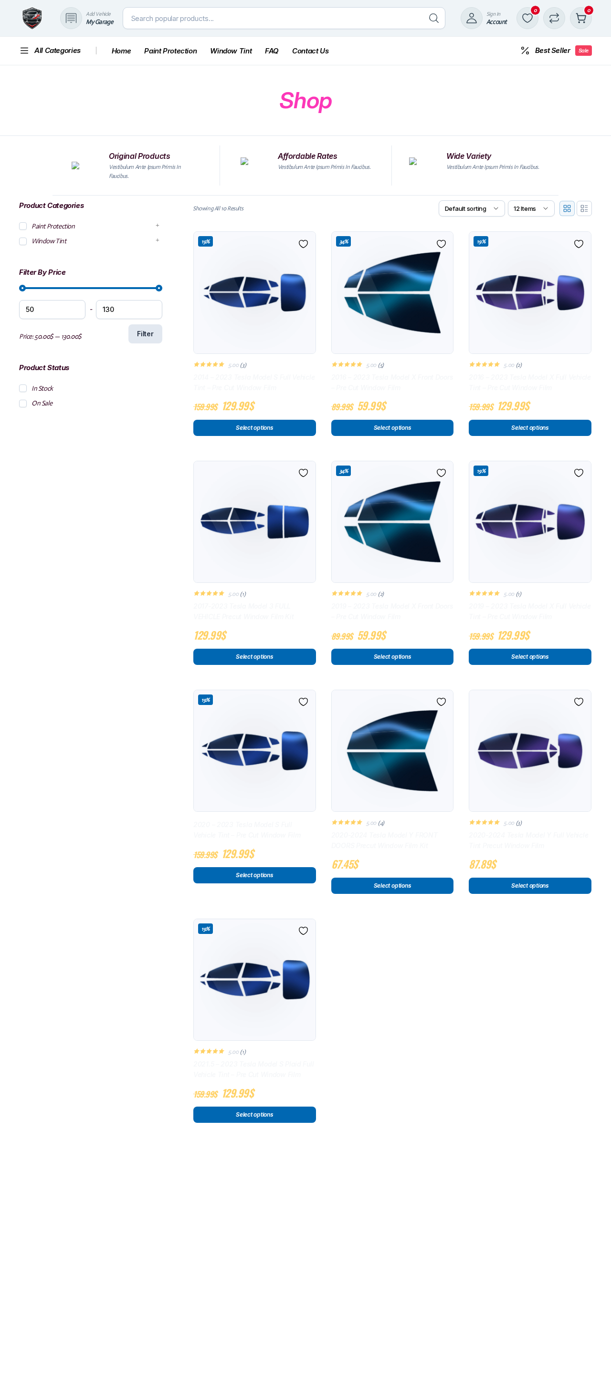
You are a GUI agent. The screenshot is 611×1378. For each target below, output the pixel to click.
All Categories (57, 50)
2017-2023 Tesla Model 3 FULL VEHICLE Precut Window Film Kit (243, 611)
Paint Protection (170, 50)
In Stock (42, 388)
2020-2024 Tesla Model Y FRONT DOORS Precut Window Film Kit (384, 840)
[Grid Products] (567, 208)
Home (121, 50)
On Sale (42, 403)
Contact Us (310, 50)
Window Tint (231, 50)
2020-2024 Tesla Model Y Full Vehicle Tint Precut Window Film (528, 840)
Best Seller (562, 50)
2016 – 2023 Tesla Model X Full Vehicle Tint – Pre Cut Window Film (529, 382)
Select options (255, 427)
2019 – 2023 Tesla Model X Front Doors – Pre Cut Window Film (392, 611)
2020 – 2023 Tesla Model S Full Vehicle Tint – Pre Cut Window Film (246, 829)
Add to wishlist (303, 243)
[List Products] (584, 208)
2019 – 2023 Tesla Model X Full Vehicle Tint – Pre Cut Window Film (529, 611)
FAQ (272, 50)
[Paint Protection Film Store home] (32, 18)
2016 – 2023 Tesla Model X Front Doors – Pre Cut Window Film (392, 382)
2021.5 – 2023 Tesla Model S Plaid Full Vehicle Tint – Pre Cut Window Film (253, 1069)
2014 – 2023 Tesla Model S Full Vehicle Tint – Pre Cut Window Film (254, 382)
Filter (145, 334)
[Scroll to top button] (589, 1356)
